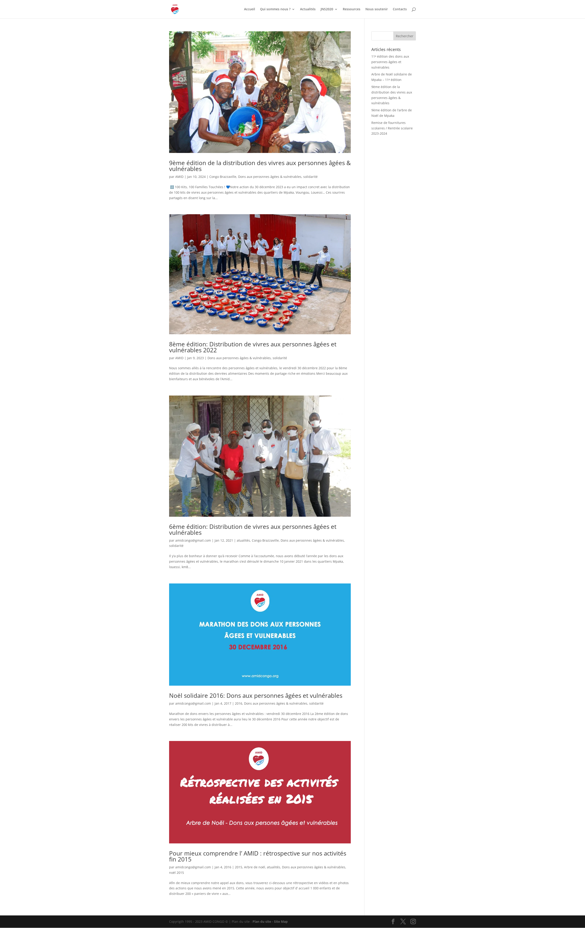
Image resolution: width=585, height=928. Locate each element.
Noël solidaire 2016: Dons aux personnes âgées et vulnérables (255, 695)
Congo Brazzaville (222, 176)
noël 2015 (176, 872)
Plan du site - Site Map (270, 921)
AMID (179, 176)
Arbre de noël (254, 867)
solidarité (310, 176)
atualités (243, 540)
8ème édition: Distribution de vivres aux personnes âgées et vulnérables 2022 (252, 347)
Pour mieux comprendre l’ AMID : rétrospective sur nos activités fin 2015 (257, 856)
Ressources (351, 9)
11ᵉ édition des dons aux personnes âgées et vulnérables (390, 62)
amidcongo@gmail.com (193, 540)
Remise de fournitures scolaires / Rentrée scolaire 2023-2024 (392, 128)
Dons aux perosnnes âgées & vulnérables (269, 176)
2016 (238, 703)
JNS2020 (327, 9)
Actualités (308, 9)
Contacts (400, 9)
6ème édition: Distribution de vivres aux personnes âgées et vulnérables (252, 529)
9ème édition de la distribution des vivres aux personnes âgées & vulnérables (260, 166)
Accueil (249, 9)
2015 (238, 867)
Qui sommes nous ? (275, 9)
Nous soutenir (376, 9)
